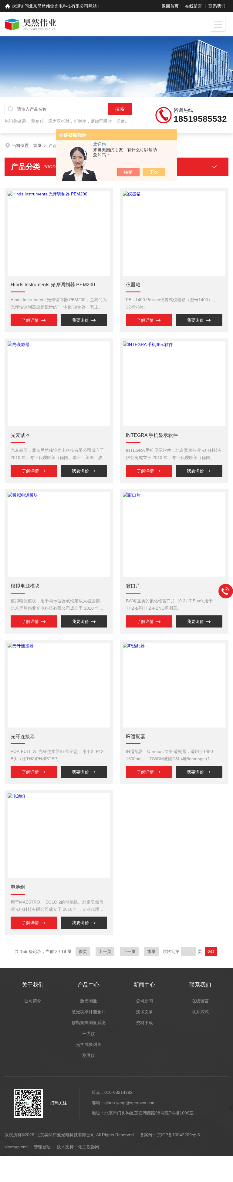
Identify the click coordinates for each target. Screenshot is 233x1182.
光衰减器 (20, 435)
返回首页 (170, 6)
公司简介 (32, 1000)
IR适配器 (135, 736)
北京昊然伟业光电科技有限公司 (58, 6)
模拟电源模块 (25, 585)
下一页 (129, 951)
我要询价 (80, 320)
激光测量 (88, 1000)
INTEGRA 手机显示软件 (152, 435)
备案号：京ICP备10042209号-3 (170, 1134)
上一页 (105, 951)
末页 (151, 951)
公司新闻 (144, 1000)
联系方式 (200, 1011)
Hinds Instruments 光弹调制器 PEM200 (53, 284)
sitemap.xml (16, 1146)
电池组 (18, 887)
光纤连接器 (23, 736)
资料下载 (144, 1022)
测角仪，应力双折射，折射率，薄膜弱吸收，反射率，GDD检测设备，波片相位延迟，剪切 (116, 121)
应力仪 (88, 1033)
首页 (37, 145)
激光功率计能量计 (89, 1011)
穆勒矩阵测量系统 (89, 1022)
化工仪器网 (88, 1146)
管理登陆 (42, 1146)
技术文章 (144, 1011)
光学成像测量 (88, 1044)
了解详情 (30, 320)
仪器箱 (133, 284)
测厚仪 (88, 1055)
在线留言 (193, 6)
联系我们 (216, 6)
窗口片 (133, 585)
